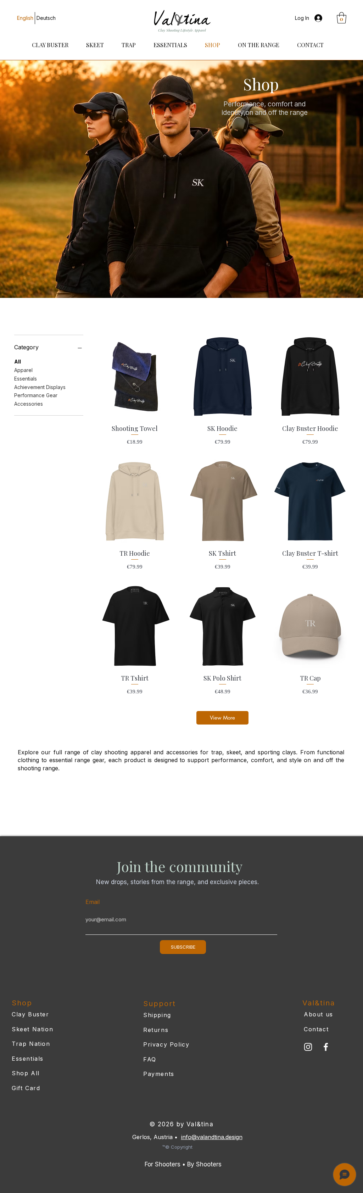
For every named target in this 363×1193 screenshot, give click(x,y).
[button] (341, 17)
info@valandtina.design (211, 1137)
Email (92, 902)
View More (222, 717)
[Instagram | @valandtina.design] (308, 1047)
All (17, 362)
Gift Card (26, 1088)
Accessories (28, 404)
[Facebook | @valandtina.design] (325, 1047)
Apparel (23, 370)
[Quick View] (135, 376)
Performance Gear (35, 395)
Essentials (25, 379)
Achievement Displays (40, 387)
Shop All (26, 1073)
